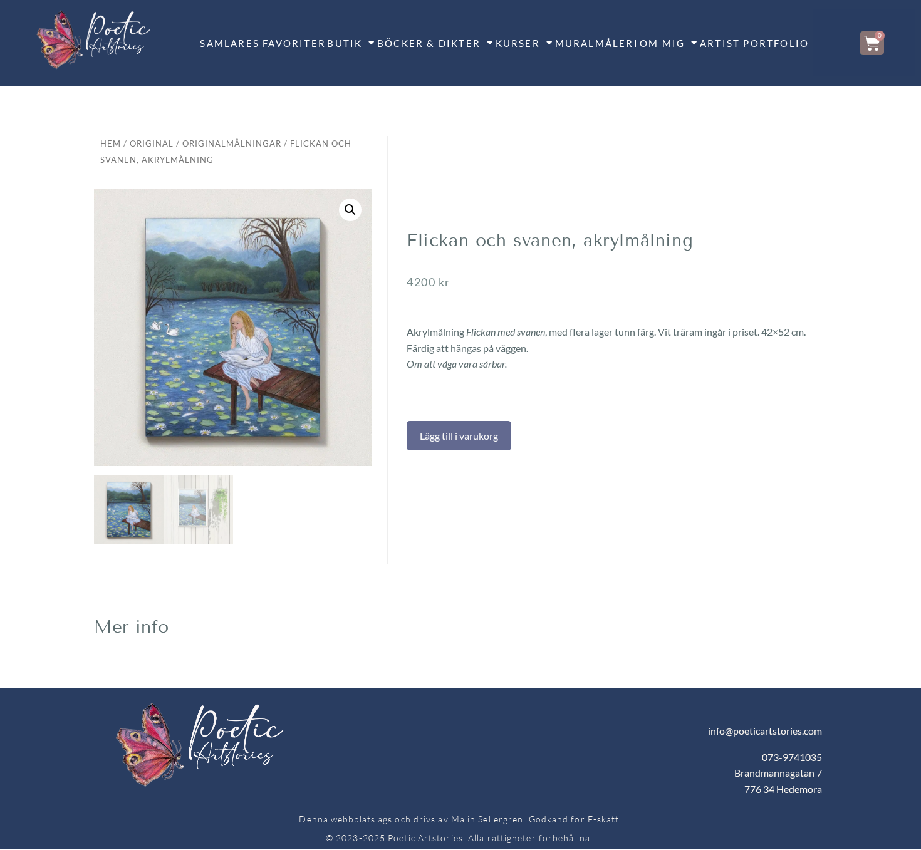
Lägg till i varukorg (459, 436)
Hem (110, 143)
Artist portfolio (754, 43)
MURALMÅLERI (596, 43)
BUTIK (344, 43)
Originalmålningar (231, 143)
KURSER (518, 43)
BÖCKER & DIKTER (429, 43)
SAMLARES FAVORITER (263, 43)
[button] (350, 210)
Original (152, 143)
